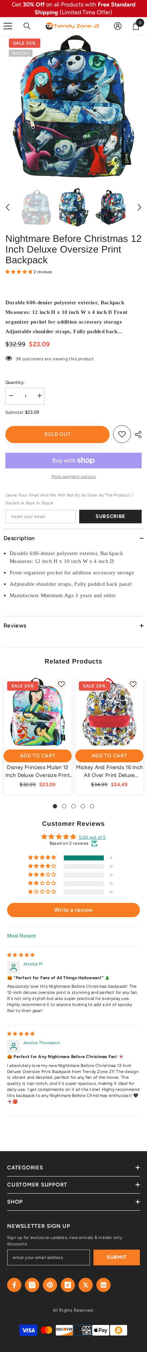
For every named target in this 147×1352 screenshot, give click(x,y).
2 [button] (64, 806)
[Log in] (117, 26)
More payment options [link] (73, 476)
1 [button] (55, 806)
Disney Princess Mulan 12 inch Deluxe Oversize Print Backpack (37, 771)
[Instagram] (32, 1285)
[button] (7, 207)
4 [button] (83, 806)
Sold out (57, 434)
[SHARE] (136, 434)
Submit (117, 1257)
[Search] (27, 26)
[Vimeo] (103, 1285)
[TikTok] (68, 1285)
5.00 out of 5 (92, 837)
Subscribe (110, 516)
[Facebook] (14, 1285)
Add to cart (38, 756)
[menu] (8, 26)
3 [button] (73, 806)
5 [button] (92, 806)
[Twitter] (85, 1285)
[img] (21, 954)
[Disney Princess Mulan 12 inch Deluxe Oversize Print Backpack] (38, 712)
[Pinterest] (50, 1285)
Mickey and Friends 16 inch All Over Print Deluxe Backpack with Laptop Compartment (109, 771)
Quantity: (14, 382)
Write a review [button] (73, 909)
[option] (73, 106)
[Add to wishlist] (122, 434)
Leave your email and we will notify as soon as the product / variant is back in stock (69, 499)
